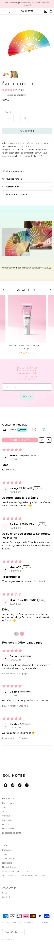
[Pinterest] (19, 785)
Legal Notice (28, 922)
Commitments (8, 858)
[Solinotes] (27, 11)
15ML (4, 811)
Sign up (27, 396)
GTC (37, 922)
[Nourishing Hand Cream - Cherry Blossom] (27, 319)
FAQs (4, 892)
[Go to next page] (37, 634)
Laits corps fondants (11, 832)
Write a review (20, 440)
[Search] (9, 11)
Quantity (9, 112)
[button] (8, 89)
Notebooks (7, 862)
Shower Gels (7, 820)
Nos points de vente (11, 867)
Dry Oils (5, 824)
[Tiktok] (26, 785)
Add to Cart (27, 130)
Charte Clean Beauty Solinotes (16, 871)
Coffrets (6, 815)
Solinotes (10, 939)
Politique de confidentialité (11, 922)
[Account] (44, 11)
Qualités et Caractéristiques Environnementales (24, 875)
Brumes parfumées (10, 803)
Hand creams (8, 828)
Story (4, 854)
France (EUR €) (11, 932)
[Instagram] (12, 785)
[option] (27, 41)
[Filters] (42, 440)
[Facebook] (5, 785)
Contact (6, 897)
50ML (4, 807)
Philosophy (7, 850)
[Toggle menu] (3, 11)
